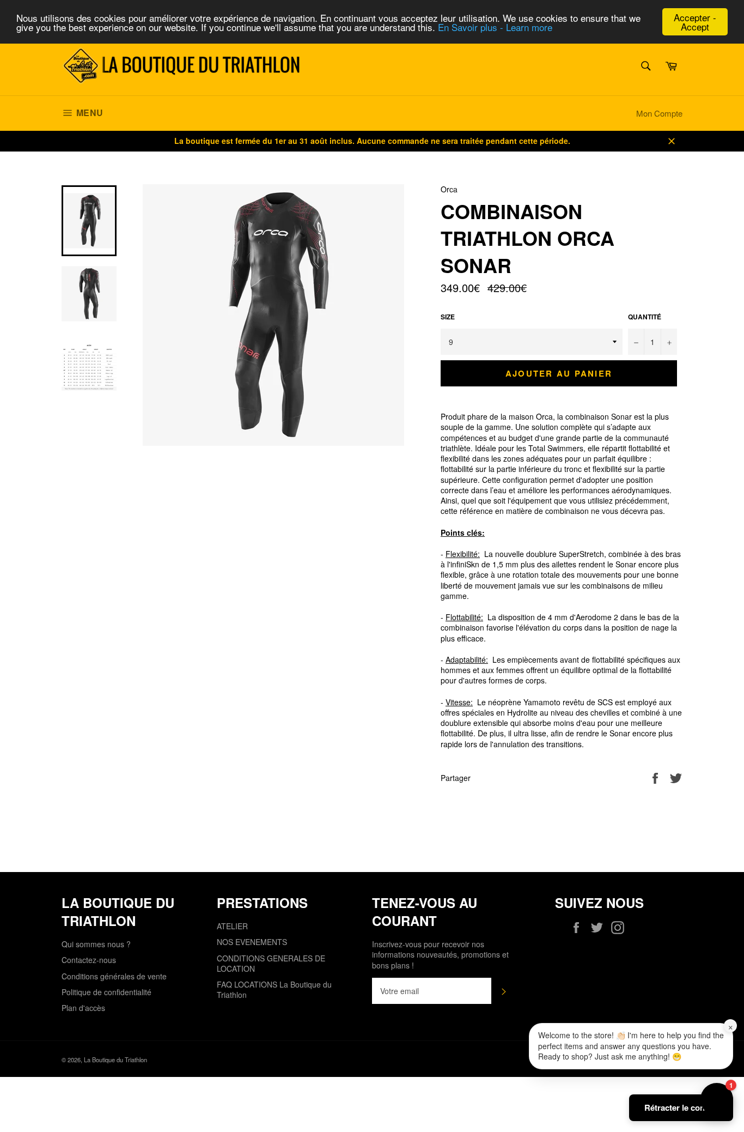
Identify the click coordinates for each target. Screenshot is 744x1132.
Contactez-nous (89, 959)
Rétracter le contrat (681, 1107)
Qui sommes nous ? (96, 944)
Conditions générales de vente (114, 976)
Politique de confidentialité (106, 991)
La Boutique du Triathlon (115, 1059)
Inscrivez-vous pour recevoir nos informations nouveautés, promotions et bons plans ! (440, 955)
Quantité (644, 317)
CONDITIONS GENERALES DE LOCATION (271, 963)
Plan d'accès (83, 1007)
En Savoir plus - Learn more (495, 27)
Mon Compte (659, 113)
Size (448, 317)
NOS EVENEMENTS (252, 941)
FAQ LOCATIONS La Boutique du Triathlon (274, 989)
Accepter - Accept (695, 21)
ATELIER (232, 926)
